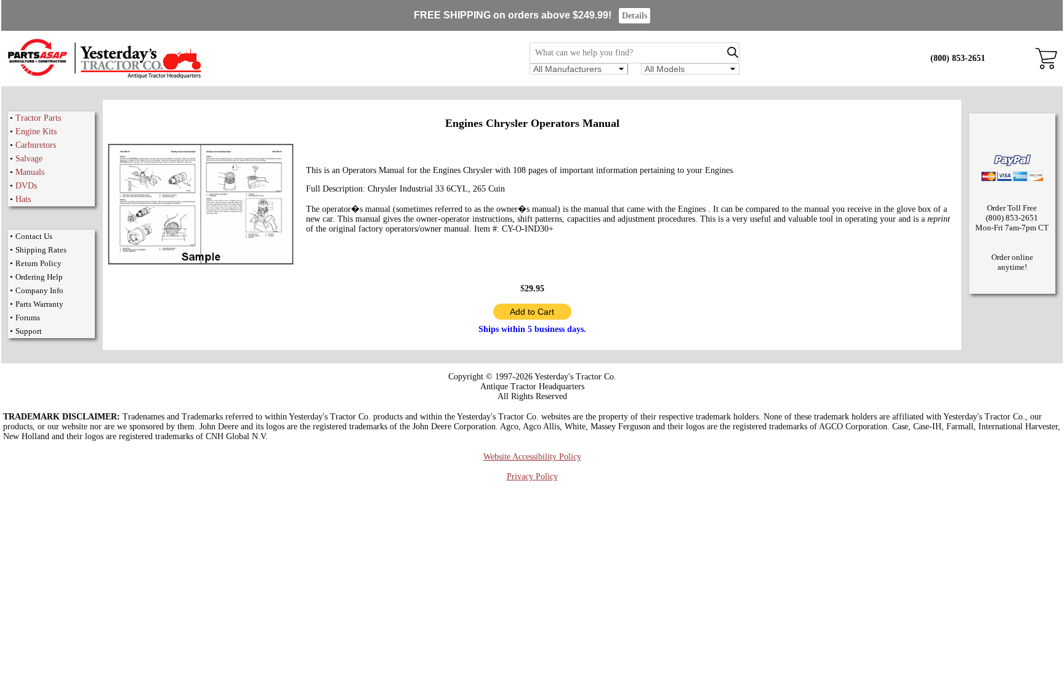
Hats (23, 199)
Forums (27, 317)
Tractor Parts (38, 118)
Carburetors (35, 145)
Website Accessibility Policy (532, 456)
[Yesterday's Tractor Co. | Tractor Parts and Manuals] (104, 76)
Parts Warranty (39, 304)
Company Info (39, 290)
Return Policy (38, 263)
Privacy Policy (532, 476)
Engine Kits (36, 131)
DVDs (26, 185)
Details (634, 15)
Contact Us (33, 236)
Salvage (28, 158)
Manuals (29, 172)
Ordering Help (39, 276)
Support (28, 331)
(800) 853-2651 (957, 58)
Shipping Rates (40, 249)
